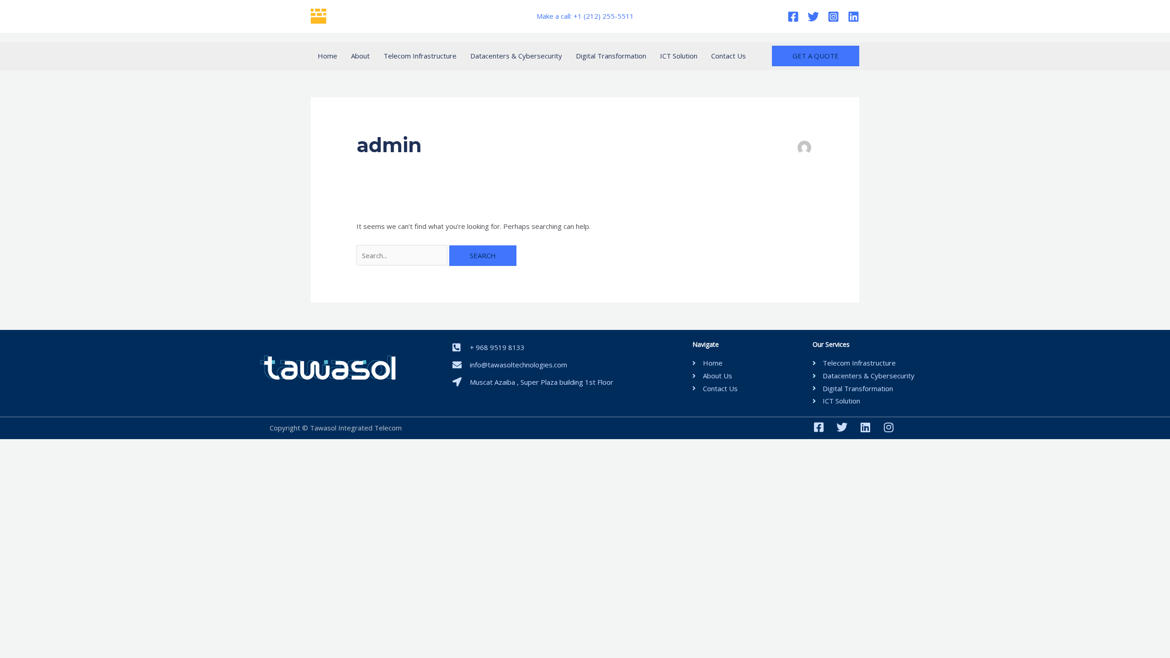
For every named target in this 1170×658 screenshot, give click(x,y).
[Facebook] (793, 16)
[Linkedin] (853, 16)
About (360, 55)
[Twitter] (813, 16)
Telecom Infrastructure (420, 55)
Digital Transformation (611, 55)
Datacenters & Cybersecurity (516, 55)
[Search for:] (402, 255)
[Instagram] (833, 16)
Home (327, 55)
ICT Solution (678, 55)
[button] (815, 56)
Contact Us (728, 55)
